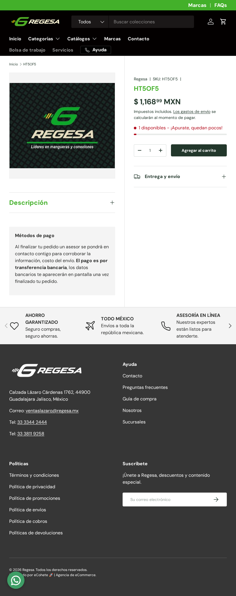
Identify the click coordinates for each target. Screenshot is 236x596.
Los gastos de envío (191, 111)
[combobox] (132, 22)
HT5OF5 (29, 64)
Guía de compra (140, 399)
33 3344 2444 (32, 422)
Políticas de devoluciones (36, 533)
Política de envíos (27, 510)
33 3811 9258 (30, 434)
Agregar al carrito (199, 150)
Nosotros (132, 410)
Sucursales (134, 422)
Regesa (140, 79)
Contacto (138, 39)
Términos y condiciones (34, 475)
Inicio (15, 39)
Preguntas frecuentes (145, 387)
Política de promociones (34, 498)
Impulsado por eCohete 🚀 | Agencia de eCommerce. (52, 575)
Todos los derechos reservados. (61, 569)
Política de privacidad (32, 487)
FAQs (220, 5)
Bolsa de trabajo (27, 50)
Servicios (62, 50)
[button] (223, 21)
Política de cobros (28, 521)
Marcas (197, 5)
